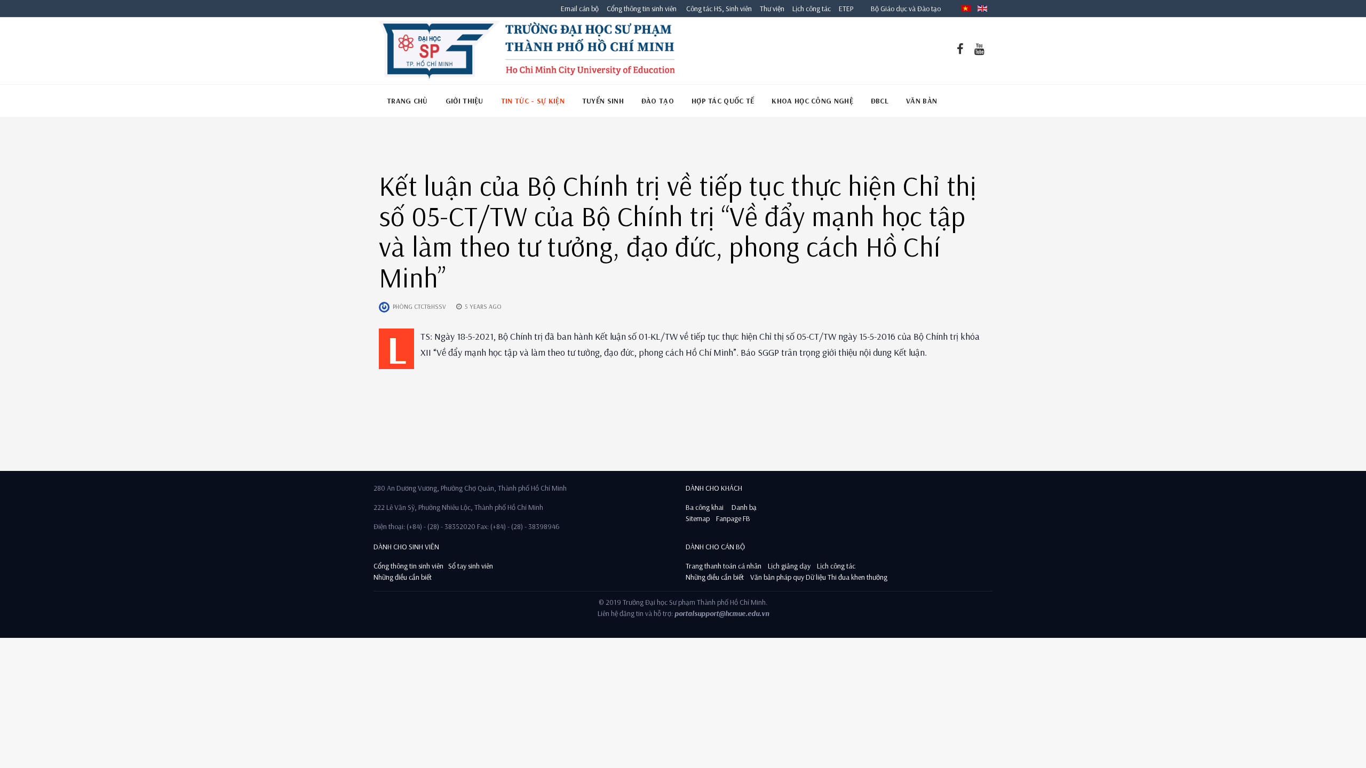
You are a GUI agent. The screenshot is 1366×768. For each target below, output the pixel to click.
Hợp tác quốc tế (723, 101)
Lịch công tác (812, 8)
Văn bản (921, 101)
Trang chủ (407, 101)
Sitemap (698, 518)
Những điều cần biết (403, 577)
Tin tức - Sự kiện (533, 101)
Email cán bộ (580, 8)
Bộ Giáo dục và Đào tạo (906, 8)
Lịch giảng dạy (789, 566)
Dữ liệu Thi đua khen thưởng (846, 577)
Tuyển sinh (603, 101)
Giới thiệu (464, 101)
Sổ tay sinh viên (471, 566)
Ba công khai (705, 507)
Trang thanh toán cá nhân (723, 566)
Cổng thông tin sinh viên (642, 8)
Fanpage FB (733, 518)
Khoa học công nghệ (812, 101)
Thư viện (769, 8)
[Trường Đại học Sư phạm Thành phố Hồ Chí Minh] (527, 50)
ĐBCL (879, 101)
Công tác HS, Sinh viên (719, 8)
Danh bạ (743, 507)
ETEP (846, 8)
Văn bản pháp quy (777, 577)
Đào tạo (657, 101)
